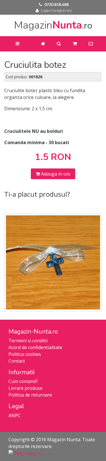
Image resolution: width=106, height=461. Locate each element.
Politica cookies (24, 354)
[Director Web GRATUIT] (24, 453)
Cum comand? (23, 381)
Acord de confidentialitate (35, 347)
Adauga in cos (55, 174)
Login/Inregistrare (56, 10)
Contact (16, 361)
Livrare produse (25, 388)
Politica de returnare (30, 395)
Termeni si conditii (27, 340)
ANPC (14, 415)
